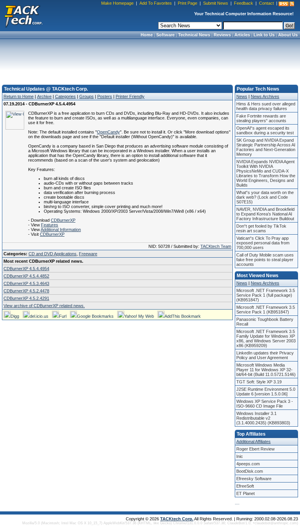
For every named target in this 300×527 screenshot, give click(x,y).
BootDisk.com (249, 471)
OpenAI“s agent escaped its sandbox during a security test (265, 130)
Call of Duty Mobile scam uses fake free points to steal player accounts (265, 260)
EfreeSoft (245, 486)
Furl (62, 316)
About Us (288, 34)
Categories (65, 96)
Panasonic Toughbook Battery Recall (264, 321)
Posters (104, 96)
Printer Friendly (130, 96)
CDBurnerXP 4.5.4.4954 (26, 268)
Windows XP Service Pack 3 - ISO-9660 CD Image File (264, 403)
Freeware (88, 253)
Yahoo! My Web (139, 316)
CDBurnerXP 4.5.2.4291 (26, 298)
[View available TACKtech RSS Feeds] (286, 4)
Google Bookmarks (95, 316)
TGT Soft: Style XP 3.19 (259, 381)
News (241, 96)
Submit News (215, 3)
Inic (239, 456)
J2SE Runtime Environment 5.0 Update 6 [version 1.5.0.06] (265, 391)
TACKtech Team (215, 246)
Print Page (187, 3)
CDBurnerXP (63, 220)
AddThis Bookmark (182, 316)
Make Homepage (117, 3)
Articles (242, 34)
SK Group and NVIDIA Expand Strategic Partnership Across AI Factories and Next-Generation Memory (265, 147)
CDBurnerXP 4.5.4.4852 (26, 276)
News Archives (265, 96)
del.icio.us (39, 316)
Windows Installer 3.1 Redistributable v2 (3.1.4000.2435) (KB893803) (263, 418)
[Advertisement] (150, 59)
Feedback (243, 3)
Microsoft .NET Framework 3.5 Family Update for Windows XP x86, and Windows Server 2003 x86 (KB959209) (266, 338)
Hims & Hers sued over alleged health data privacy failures (265, 106)
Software (165, 34)
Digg (15, 316)
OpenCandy (108, 132)
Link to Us (264, 34)
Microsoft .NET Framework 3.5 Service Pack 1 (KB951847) (265, 309)
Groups (86, 96)
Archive (44, 96)
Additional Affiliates (253, 441)
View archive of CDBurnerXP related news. (44, 305)
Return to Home (19, 96)
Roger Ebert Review (255, 449)
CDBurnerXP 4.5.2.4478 (26, 290)
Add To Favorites (155, 3)
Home (147, 34)
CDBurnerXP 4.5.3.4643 (26, 283)
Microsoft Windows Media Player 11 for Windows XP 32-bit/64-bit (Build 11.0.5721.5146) (266, 370)
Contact (266, 3)
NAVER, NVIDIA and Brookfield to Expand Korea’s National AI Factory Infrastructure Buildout (265, 214)
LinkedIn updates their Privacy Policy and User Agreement (265, 355)
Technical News (194, 34)
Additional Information (61, 229)
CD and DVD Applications (53, 253)
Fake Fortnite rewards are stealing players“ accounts (261, 118)
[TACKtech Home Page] (23, 15)
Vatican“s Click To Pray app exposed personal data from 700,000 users (262, 243)
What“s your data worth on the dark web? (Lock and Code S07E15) (265, 197)
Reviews (222, 34)
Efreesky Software (253, 478)
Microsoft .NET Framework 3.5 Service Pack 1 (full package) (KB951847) (265, 295)
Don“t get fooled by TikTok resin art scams (261, 228)
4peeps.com (248, 463)
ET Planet (245, 493)
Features (49, 225)
